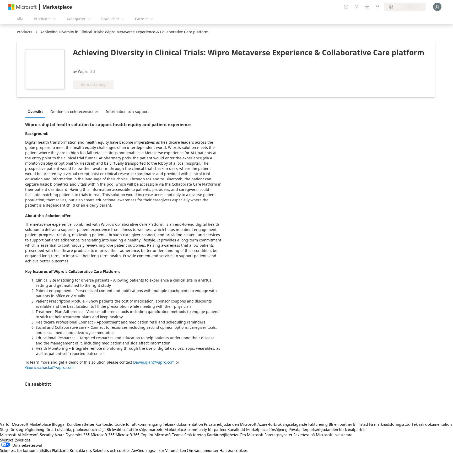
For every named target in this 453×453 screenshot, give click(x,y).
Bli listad (360, 424)
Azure (59, 434)
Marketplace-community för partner (195, 429)
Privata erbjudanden (221, 424)
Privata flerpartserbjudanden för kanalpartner (328, 429)
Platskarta (60, 450)
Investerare (342, 434)
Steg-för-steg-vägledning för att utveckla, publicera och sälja (53, 429)
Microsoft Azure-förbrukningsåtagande (274, 424)
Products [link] (24, 31)
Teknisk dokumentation (183, 424)
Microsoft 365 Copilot (134, 434)
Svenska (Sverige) (15, 440)
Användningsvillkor (147, 450)
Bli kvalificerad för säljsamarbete (135, 429)
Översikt (35, 111)
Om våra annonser (202, 450)
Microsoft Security (37, 434)
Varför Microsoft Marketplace (25, 424)
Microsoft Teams (168, 434)
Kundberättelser (80, 424)
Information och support (127, 111)
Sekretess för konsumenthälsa (25, 450)
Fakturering (318, 424)
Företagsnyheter (278, 434)
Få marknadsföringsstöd (390, 424)
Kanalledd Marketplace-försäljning (258, 429)
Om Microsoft (251, 434)
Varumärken (175, 450)
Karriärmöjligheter (223, 434)
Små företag (195, 434)
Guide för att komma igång (138, 424)
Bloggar (59, 424)
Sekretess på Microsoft (312, 434)
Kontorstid (104, 424)
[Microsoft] (22, 7)
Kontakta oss (81, 450)
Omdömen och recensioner (74, 111)
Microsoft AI (10, 434)
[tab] (36, 111)
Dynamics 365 (78, 434)
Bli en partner (340, 424)
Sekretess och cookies (111, 450)
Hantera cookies (233, 450)
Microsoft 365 (103, 434)
